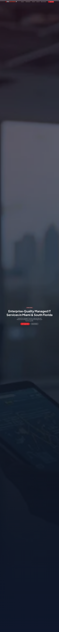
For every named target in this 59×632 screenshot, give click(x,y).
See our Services (34, 323)
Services (22, 1)
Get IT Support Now (25, 323)
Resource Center (43, 1)
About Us (33, 1)
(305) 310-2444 (51, 1)
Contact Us (38, 1)
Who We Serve (28, 1)
